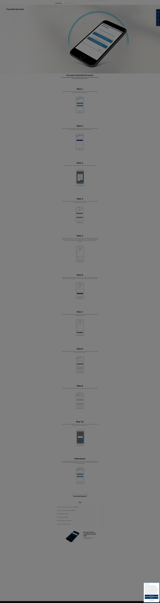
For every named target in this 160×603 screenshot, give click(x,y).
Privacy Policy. (153, 593)
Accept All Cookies (151, 595)
